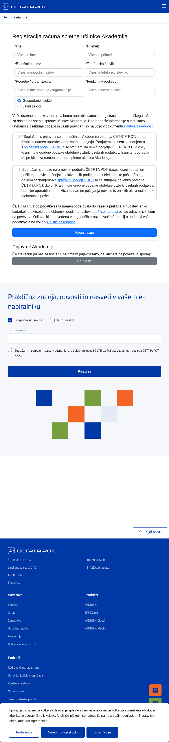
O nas (11, 613)
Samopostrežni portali (22, 699)
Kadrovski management (23, 668)
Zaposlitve (14, 620)
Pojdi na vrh (153, 532)
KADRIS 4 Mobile (95, 628)
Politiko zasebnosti (119, 351)
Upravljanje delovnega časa (25, 675)
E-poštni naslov (16, 330)
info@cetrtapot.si (98, 567)
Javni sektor (66, 320)
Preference (24, 732)
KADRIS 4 (90, 605)
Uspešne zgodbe (18, 628)
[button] (155, 690)
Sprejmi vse (102, 732)
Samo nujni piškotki (62, 732)
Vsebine (13, 605)
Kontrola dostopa (19, 683)
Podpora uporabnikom (22, 644)
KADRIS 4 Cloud (94, 620)
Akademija (14, 636)
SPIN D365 (91, 613)
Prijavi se (84, 371)
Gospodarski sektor (29, 320)
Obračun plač (16, 691)
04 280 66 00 (96, 560)
